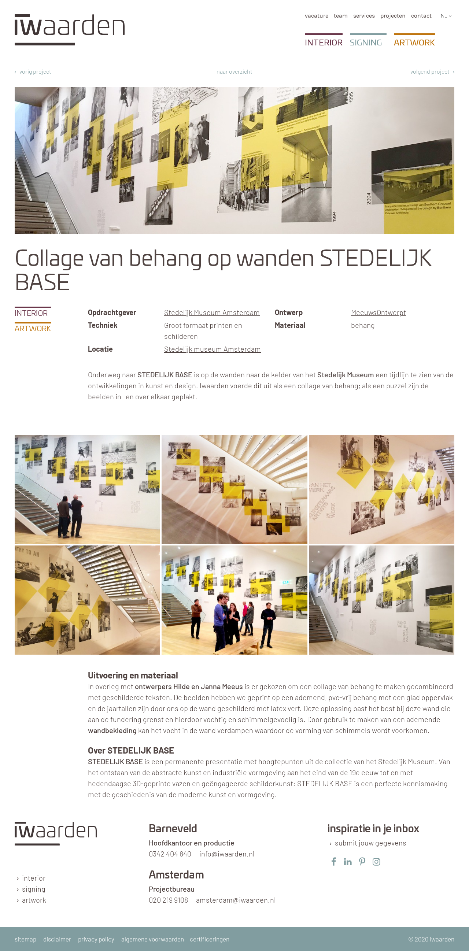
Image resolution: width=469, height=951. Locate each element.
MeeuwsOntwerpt (378, 312)
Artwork (414, 43)
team (341, 15)
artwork (34, 899)
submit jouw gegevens (370, 842)
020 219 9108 (168, 899)
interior (33, 877)
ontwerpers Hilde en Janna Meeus (189, 686)
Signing (366, 43)
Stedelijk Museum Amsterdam (212, 312)
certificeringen (209, 939)
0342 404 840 (170, 853)
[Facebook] (334, 861)
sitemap (25, 939)
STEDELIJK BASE (115, 761)
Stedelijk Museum (345, 374)
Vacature (316, 15)
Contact (421, 15)
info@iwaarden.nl (227, 853)
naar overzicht (234, 71)
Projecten (393, 15)
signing (33, 888)
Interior (324, 43)
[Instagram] (376, 861)
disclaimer (57, 939)
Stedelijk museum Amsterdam (212, 348)
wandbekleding (112, 730)
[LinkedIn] (348, 861)
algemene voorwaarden (152, 939)
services (364, 15)
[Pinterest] (362, 861)
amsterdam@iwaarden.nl (236, 899)
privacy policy (96, 939)
